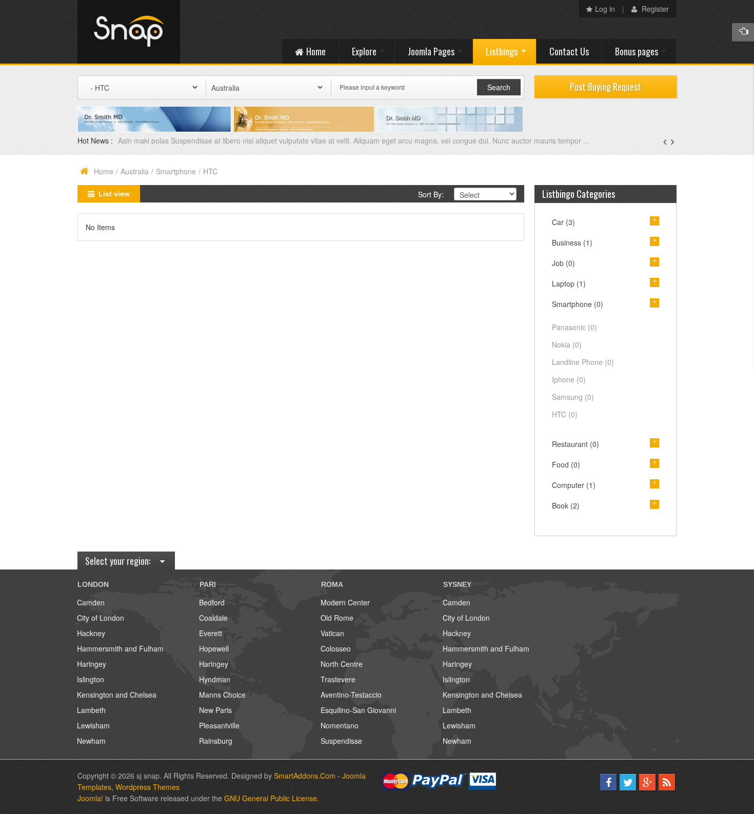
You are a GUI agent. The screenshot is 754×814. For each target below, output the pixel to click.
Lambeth (91, 710)
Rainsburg (215, 741)
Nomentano (340, 725)
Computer (574, 485)
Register (654, 9)
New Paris (215, 710)
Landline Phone (583, 362)
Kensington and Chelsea (116, 694)
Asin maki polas (144, 140)
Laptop (569, 283)
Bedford (212, 602)
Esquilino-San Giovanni (358, 710)
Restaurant (575, 444)
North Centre (342, 664)
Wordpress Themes (147, 787)
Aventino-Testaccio (351, 694)
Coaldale (213, 618)
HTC (565, 414)
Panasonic (574, 327)
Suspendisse (341, 741)
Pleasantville (219, 725)
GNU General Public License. (271, 798)
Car (563, 222)
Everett (210, 633)
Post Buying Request (605, 86)
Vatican (332, 633)
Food (566, 464)
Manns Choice (222, 694)
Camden (91, 602)
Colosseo (336, 648)
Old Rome (337, 618)
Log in (605, 9)
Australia (135, 171)
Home (103, 171)
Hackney (91, 633)
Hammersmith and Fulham (120, 648)
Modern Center (345, 602)
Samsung (573, 397)
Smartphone (176, 171)
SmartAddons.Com (304, 775)
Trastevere (338, 679)
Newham (91, 741)
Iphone (569, 379)
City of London (100, 618)
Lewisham (93, 725)
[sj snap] (128, 32)
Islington (90, 679)
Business (572, 242)
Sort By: (431, 194)
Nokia (567, 344)
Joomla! (90, 798)
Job (563, 263)
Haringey (91, 664)
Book (566, 505)
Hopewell (214, 648)
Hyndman (214, 679)
